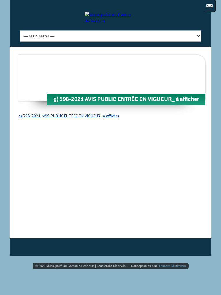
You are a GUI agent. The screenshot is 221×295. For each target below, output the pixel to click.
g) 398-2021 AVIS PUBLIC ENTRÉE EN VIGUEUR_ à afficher (68, 115)
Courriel (209, 6)
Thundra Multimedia (172, 266)
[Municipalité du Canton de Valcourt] (110, 21)
